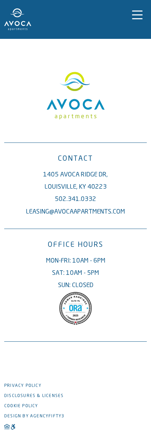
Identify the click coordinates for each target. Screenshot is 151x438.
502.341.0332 (75, 198)
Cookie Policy (21, 405)
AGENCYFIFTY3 (47, 415)
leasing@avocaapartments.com (75, 211)
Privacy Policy (22, 385)
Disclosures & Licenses (34, 395)
